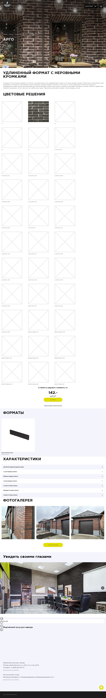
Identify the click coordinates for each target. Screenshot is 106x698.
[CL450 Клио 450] (65, 163)
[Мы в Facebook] (1, 618)
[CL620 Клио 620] (65, 189)
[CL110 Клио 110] (65, 137)
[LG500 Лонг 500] (65, 268)
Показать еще (53, 545)
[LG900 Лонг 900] (12, 320)
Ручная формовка (34, 34)
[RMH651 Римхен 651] (65, 372)
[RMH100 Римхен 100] (38, 320)
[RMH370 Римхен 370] (12, 346)
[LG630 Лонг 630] (38, 294)
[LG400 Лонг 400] (38, 268)
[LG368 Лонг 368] (12, 268)
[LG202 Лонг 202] (12, 241)
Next (102, 588)
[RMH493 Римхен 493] (65, 346)
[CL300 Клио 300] (38, 163)
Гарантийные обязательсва (53, 406)
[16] (12, 137)
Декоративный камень (21, 34)
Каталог (89, 6)
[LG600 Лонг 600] (12, 294)
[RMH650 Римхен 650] (38, 372)
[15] (65, 111)
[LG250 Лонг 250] (65, 241)
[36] (38, 137)
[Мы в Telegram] (1, 629)
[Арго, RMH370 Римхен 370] (18, 522)
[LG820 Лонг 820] (65, 294)
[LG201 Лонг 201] (65, 215)
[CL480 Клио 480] (12, 189)
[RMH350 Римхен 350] (65, 320)
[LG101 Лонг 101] (38, 215)
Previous (3, 588)
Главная (5, 34)
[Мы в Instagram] (1, 626)
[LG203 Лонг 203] (38, 241)
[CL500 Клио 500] (38, 189)
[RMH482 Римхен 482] (38, 346)
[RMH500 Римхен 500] (12, 372)
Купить (53, 400)
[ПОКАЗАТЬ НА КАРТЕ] (11, 670)
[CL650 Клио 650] (12, 215)
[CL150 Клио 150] (12, 163)
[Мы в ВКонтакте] (1, 622)
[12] (12, 111)
